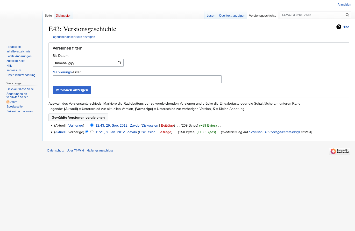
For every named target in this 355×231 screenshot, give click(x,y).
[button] (199, 49)
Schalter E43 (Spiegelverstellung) (274, 132)
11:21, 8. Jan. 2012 (110, 132)
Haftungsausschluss (100, 150)
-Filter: (67, 72)
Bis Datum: (61, 56)
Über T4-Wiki (75, 150)
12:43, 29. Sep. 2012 (111, 125)
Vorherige (75, 125)
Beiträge (167, 125)
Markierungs (62, 72)
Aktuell (60, 132)
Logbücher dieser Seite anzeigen (73, 36)
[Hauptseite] (21, 19)
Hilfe (345, 27)
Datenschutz (55, 150)
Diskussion (150, 125)
